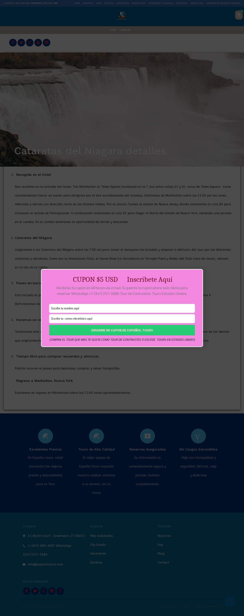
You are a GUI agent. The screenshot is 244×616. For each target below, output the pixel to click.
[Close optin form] (198, 275)
